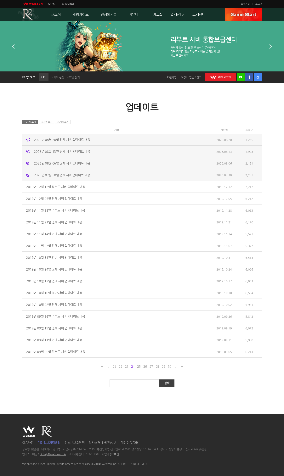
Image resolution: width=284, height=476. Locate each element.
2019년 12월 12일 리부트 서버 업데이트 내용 (55, 187)
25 (138, 366)
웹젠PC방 (110, 443)
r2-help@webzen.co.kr (53, 454)
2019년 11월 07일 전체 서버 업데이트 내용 (54, 246)
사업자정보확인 (110, 454)
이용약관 (28, 443)
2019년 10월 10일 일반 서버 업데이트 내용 (54, 293)
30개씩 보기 (46, 121)
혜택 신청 (59, 77)
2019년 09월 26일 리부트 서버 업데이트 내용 (55, 316)
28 (157, 366)
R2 (28, 14)
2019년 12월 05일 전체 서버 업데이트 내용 (54, 198)
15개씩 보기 (30, 121)
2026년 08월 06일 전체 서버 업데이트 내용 (62, 163)
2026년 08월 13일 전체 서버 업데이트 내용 (62, 151)
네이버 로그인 (241, 77)
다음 (271, 47)
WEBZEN (28, 431)
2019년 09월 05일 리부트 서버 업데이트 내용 (55, 352)
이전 (13, 47)
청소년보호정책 (75, 443)
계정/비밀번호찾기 (191, 77)
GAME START (243, 14)
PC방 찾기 (74, 77)
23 (126, 366)
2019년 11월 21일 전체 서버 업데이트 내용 (54, 222)
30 (169, 366)
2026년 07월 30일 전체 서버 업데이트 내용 (62, 175)
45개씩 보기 (63, 121)
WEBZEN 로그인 (220, 77)
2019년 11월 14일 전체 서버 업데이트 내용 (54, 234)
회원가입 (245, 4)
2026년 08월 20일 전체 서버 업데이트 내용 (62, 140)
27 (151, 366)
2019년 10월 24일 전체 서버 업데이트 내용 (54, 269)
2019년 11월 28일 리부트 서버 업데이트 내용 (55, 210)
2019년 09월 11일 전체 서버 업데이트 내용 (54, 340)
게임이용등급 (129, 443)
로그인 (258, 4)
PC (53, 3)
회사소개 (94, 443)
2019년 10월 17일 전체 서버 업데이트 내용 (54, 281)
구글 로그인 (258, 77)
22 (120, 366)
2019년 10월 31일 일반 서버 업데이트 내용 (54, 257)
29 (163, 366)
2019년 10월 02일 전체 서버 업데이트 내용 (54, 304)
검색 (167, 383)
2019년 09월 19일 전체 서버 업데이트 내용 (54, 328)
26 (145, 366)
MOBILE (70, 3)
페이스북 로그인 (249, 77)
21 (114, 366)
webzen (33, 4)
